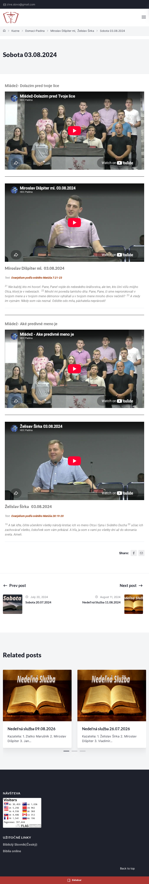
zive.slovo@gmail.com (21, 4)
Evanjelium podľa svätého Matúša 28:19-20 (37, 516)
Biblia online (12, 851)
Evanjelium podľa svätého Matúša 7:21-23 (36, 277)
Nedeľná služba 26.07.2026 (106, 728)
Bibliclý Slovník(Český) (20, 844)
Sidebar (76, 880)
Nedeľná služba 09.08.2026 (31, 728)
